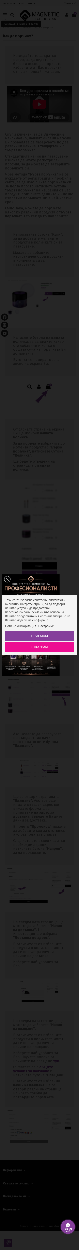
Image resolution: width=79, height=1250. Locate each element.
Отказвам (39, 647)
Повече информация (20, 626)
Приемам (39, 636)
